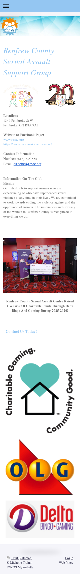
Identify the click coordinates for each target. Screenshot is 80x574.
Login (69, 557)
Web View (66, 562)
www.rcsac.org (13, 139)
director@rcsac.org (28, 164)
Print (15, 557)
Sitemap (26, 557)
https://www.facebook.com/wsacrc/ (27, 144)
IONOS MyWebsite (20, 567)
